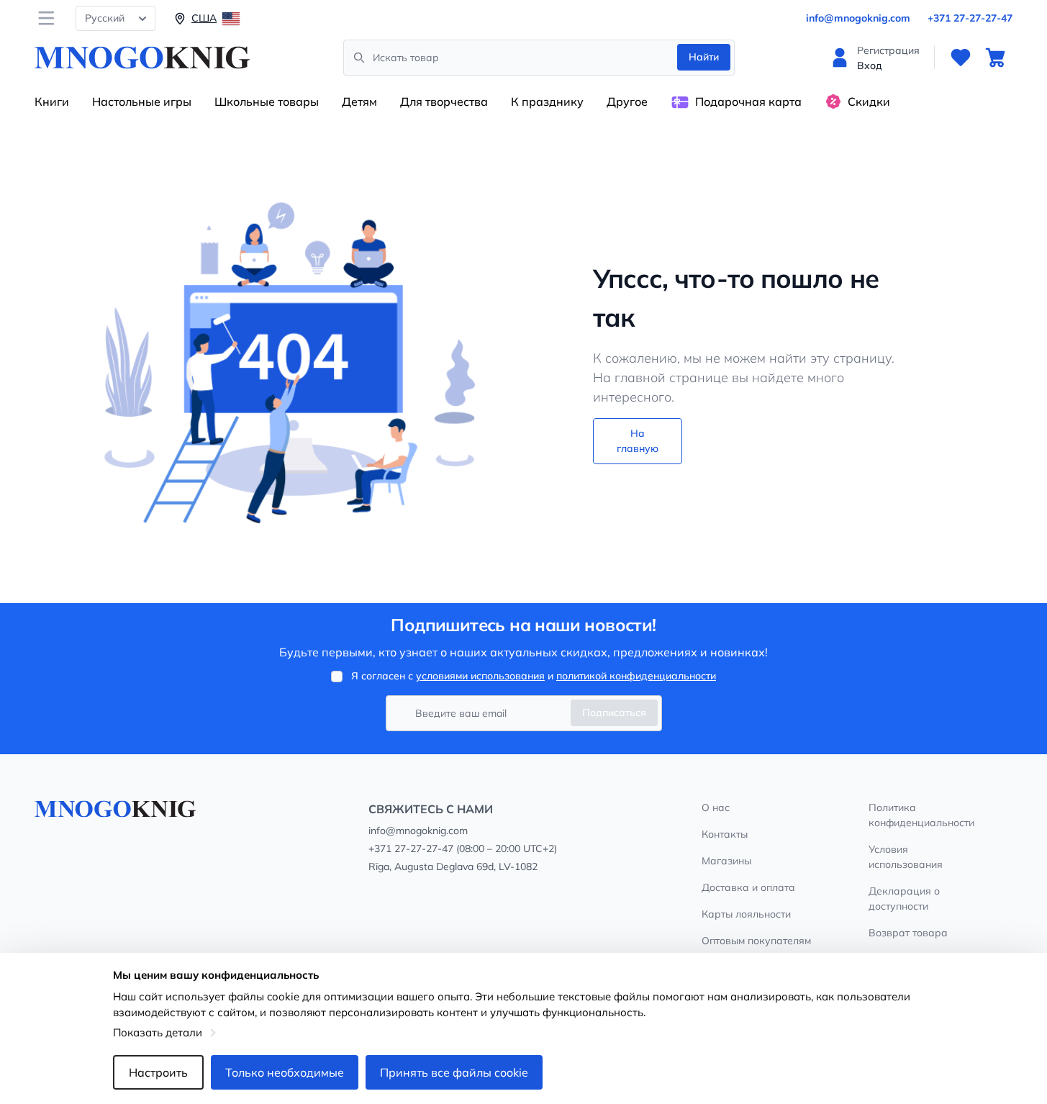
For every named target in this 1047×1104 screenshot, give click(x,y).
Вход (869, 65)
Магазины (726, 860)
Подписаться (614, 712)
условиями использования (480, 675)
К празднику (547, 101)
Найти (704, 56)
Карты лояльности (746, 914)
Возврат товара (908, 932)
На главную (637, 441)
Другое (627, 101)
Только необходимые (284, 1072)
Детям (359, 101)
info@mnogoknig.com (858, 18)
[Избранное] (960, 57)
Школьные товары (266, 101)
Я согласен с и (533, 675)
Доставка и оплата (748, 887)
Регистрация (888, 50)
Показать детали (157, 1032)
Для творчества (444, 101)
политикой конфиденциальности (636, 675)
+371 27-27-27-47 (970, 18)
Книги (52, 101)
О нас (716, 807)
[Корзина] (995, 57)
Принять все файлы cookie (454, 1072)
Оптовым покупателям (756, 940)
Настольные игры (141, 101)
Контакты (725, 834)
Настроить (158, 1072)
